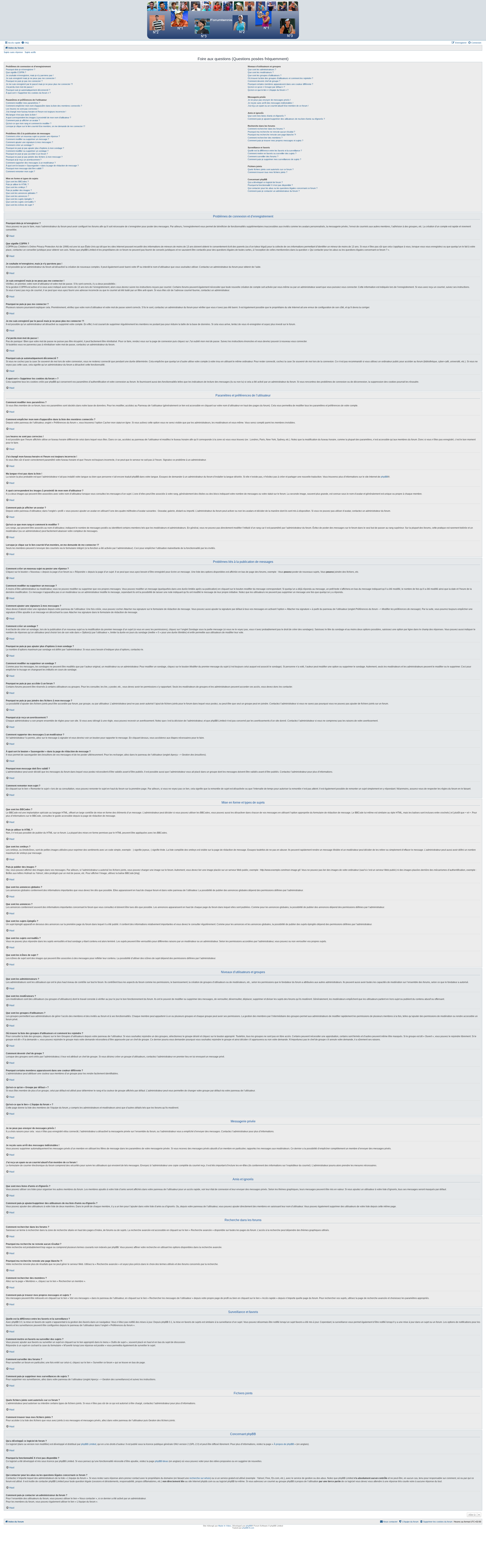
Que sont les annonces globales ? (21, 193)
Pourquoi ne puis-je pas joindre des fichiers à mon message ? (34, 157)
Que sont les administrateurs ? (262, 69)
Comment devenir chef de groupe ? (264, 81)
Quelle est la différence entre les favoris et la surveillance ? (275, 150)
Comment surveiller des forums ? (263, 156)
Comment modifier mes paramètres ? (23, 103)
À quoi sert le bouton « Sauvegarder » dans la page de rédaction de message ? (42, 165)
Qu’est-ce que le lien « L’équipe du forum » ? (268, 90)
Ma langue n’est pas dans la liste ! (21, 115)
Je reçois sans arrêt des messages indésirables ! (270, 103)
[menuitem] (25, 42)
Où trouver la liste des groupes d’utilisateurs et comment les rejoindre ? (280, 78)
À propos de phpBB (284, 1444)
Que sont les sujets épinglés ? (20, 199)
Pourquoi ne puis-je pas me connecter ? (24, 81)
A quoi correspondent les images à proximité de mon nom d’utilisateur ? (38, 117)
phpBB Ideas (161, 1461)
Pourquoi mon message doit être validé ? (24, 168)
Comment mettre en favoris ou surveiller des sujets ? (272, 153)
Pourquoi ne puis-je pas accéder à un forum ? (27, 154)
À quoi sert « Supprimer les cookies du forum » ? (28, 93)
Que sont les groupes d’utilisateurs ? (264, 75)
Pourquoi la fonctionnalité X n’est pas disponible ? (270, 185)
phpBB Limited (88, 1444)
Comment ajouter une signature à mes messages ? (29, 142)
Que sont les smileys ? (16, 187)
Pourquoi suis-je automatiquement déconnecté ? (28, 90)
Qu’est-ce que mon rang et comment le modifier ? (28, 123)
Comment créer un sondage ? (19, 145)
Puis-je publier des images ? (19, 190)
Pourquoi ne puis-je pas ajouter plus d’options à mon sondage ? (35, 148)
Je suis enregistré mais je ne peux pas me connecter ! (31, 78)
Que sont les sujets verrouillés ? (21, 202)
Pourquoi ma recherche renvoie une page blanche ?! (272, 134)
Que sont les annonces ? (17, 196)
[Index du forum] (223, 20)
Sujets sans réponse (13, 52)
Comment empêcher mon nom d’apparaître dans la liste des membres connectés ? (44, 106)
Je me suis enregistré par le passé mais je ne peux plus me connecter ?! (39, 84)
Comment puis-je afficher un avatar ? (23, 120)
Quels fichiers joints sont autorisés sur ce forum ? (270, 169)
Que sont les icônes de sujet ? (20, 205)
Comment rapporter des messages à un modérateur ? (31, 163)
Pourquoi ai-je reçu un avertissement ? (23, 160)
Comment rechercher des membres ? (265, 138)
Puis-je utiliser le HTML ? (17, 184)
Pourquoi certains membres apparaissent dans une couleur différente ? (280, 84)
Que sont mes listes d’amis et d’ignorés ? (267, 116)
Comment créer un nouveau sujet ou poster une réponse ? (33, 136)
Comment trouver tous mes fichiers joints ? (267, 172)
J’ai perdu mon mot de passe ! (20, 87)
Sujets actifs (30, 52)
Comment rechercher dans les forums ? (266, 129)
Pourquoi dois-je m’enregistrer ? (20, 69)
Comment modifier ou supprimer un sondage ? (27, 151)
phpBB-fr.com (248, 1528)
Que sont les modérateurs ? (261, 72)
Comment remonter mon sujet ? (20, 171)
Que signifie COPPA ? (16, 72)
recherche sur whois (199, 1478)
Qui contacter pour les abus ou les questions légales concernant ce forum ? (282, 188)
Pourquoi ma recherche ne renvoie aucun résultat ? (271, 132)
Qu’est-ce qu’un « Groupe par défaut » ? (266, 87)
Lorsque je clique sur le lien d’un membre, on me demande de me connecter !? (45, 126)
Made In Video (224, 1526)
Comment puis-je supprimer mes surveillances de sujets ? (274, 159)
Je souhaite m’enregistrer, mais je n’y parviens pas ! (30, 75)
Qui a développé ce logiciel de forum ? (265, 182)
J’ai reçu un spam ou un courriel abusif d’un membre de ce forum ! (278, 106)
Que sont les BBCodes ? (17, 181)
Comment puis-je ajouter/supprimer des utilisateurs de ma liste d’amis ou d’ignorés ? (286, 119)
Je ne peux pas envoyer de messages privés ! (269, 100)
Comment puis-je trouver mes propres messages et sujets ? (275, 140)
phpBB (384, 476)
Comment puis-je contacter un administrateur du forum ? (274, 191)
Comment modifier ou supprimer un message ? (27, 139)
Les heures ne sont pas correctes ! (22, 109)
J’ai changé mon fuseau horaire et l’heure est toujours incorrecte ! (36, 112)
